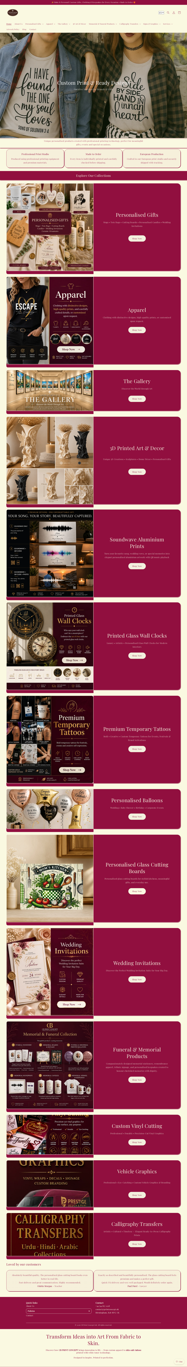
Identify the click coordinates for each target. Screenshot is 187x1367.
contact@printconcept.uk (107, 1309)
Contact (29, 1315)
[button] (34, 24)
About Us (30, 1306)
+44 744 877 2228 (103, 1306)
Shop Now (137, 238)
